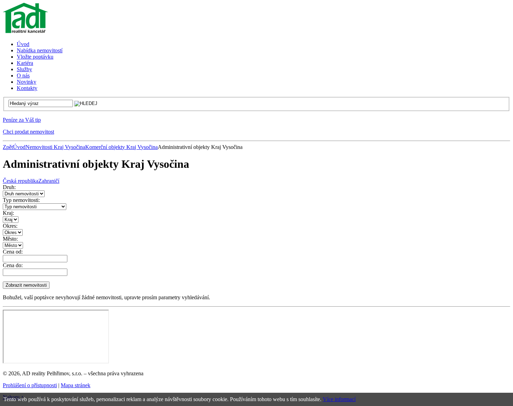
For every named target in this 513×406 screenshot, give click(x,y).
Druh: (9, 187)
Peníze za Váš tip (22, 120)
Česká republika (20, 181)
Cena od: (13, 252)
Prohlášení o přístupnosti (30, 385)
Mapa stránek (75, 385)
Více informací (339, 399)
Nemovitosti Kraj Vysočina (55, 147)
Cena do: (13, 265)
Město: (10, 239)
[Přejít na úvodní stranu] (25, 32)
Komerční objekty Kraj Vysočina (121, 147)
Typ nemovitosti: (21, 200)
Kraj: (8, 213)
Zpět (8, 147)
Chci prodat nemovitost (28, 132)
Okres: (10, 226)
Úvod (19, 147)
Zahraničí (48, 181)
